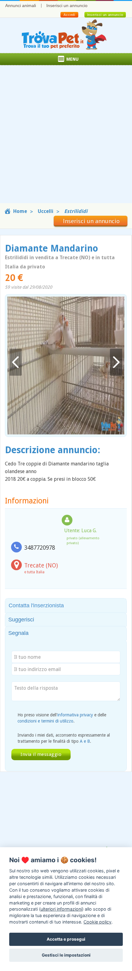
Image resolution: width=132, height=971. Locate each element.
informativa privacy (75, 714)
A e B (85, 741)
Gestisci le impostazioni (66, 955)
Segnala (18, 633)
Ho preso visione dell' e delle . (61, 717)
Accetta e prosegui (66, 939)
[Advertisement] (66, 137)
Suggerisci (21, 619)
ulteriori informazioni (61, 909)
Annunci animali (20, 5)
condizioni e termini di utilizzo (45, 721)
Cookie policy (97, 921)
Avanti (116, 362)
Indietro (16, 362)
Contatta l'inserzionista (36, 605)
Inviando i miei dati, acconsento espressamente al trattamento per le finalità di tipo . (63, 738)
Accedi (69, 15)
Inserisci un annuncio (66, 5)
